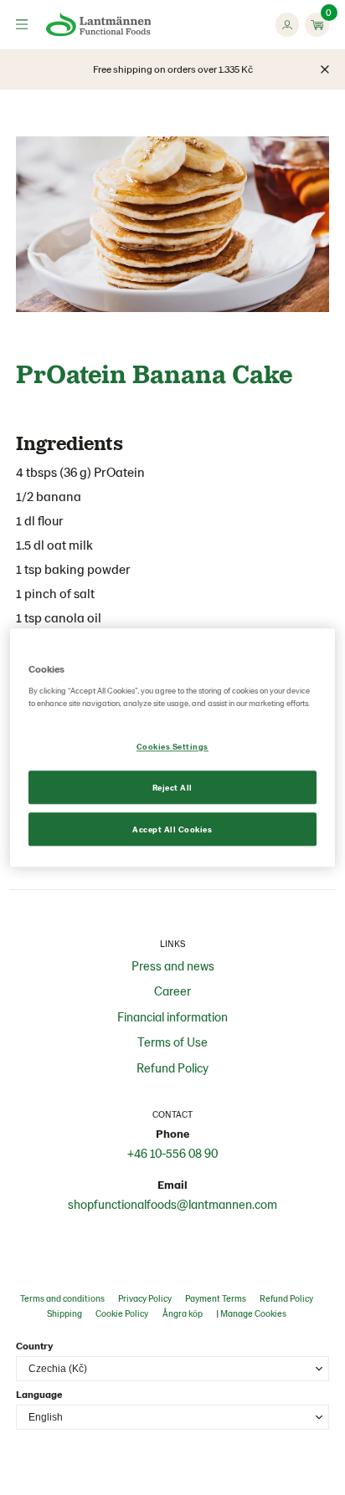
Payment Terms (215, 1298)
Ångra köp (182, 1313)
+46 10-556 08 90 (172, 1152)
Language (39, 1394)
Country (34, 1345)
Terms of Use (172, 1041)
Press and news (172, 965)
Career (172, 990)
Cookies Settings (172, 746)
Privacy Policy (145, 1298)
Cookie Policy (121, 1313)
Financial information (172, 1016)
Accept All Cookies (172, 829)
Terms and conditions (62, 1298)
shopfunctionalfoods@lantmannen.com (172, 1203)
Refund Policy (172, 1067)
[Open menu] (22, 24)
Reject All (172, 787)
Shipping (64, 1313)
